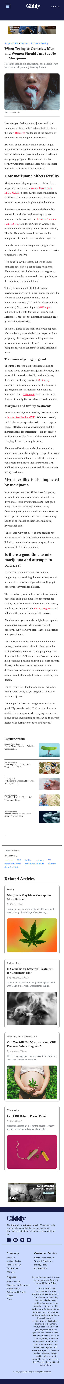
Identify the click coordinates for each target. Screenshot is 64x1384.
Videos (10, 1295)
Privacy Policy (40, 1265)
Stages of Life (11, 43)
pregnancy (39, 860)
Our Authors (12, 1268)
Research (20, 132)
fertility (28, 860)
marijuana (8, 860)
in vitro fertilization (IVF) (21, 417)
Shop (9, 1299)
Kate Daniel (16, 1121)
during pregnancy (43, 608)
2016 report (45, 307)
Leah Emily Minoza (19, 977)
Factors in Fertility (39, 43)
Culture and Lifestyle (16, 1292)
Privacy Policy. (50, 1283)
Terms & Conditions (43, 1261)
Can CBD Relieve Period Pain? (26, 1116)
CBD (19, 860)
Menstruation (13, 1110)
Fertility (24, 43)
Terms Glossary (14, 1265)
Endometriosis (13, 963)
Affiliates (11, 1272)
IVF (49, 860)
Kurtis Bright (16, 904)
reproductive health (12, 864)
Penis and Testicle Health (11, 744)
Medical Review (14, 1261)
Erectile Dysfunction (10, 762)
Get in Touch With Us (44, 1257)
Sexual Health (13, 1281)
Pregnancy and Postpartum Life (22, 1036)
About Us (11, 1257)
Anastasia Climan (18, 1051)
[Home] (33, 6)
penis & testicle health (34, 864)
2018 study (29, 394)
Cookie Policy (40, 1268)
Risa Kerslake (15, 112)
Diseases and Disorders (18, 1285)
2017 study (44, 380)
